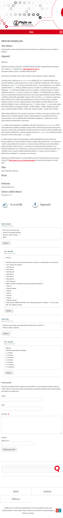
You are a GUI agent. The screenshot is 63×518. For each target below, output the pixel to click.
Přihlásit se (16, 499)
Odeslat (16, 491)
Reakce (6, 243)
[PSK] (31, 15)
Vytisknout (47, 491)
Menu (31, 32)
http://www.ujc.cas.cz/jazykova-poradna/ (22, 160)
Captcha (3, 437)
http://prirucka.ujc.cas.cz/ (31, 69)
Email (3, 405)
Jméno (3, 396)
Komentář (4, 414)
